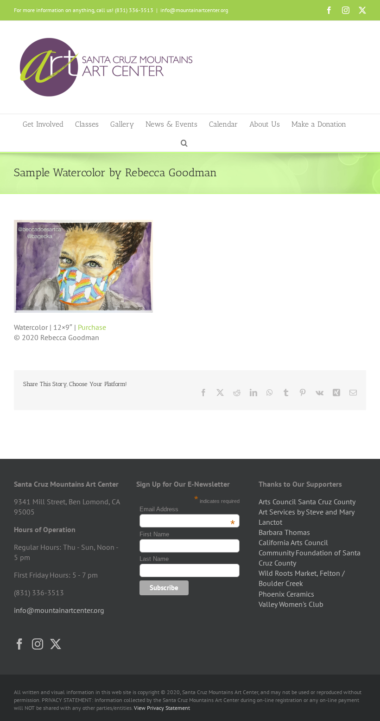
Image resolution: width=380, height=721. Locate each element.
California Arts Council (293, 542)
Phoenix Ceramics (286, 594)
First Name (154, 534)
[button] (184, 142)
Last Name (154, 558)
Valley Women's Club (291, 604)
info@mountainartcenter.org (194, 9)
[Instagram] (37, 644)
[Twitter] (55, 644)
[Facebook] (19, 644)
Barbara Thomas (284, 532)
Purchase (92, 327)
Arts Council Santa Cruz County (307, 501)
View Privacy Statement (162, 707)
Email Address (187, 509)
